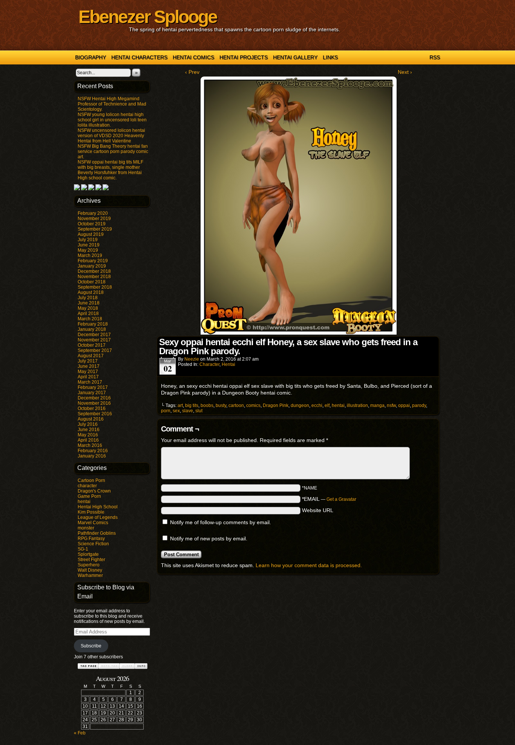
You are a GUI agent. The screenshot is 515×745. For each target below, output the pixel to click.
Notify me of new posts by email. (208, 538)
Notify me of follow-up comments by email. (220, 522)
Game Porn (89, 496)
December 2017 (94, 334)
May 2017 (88, 371)
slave (187, 410)
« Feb (80, 733)
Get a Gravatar (341, 499)
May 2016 (88, 435)
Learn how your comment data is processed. (309, 565)
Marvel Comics (93, 522)
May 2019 (88, 250)
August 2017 (91, 355)
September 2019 (95, 229)
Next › (405, 72)
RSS (434, 57)
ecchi (316, 405)
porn (165, 410)
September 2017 (95, 350)
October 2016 (92, 408)
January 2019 (92, 266)
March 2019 (90, 255)
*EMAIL (329, 499)
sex (176, 410)
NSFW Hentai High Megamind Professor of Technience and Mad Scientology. (112, 104)
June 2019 (89, 245)
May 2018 (88, 308)
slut (198, 410)
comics (253, 405)
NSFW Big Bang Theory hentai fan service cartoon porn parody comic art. (113, 151)
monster (86, 528)
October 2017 (92, 345)
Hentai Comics (193, 57)
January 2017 (92, 392)
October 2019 (92, 223)
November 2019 (94, 218)
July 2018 (88, 297)
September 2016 (95, 413)
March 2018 (90, 318)
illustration (357, 405)
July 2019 (88, 239)
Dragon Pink (275, 405)
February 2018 (93, 324)
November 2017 (94, 340)
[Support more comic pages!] (77, 188)
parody (419, 405)
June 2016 (89, 429)
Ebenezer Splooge (147, 17)
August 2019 (91, 234)
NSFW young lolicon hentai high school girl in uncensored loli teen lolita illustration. (112, 120)
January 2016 (92, 456)
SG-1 (83, 549)
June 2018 (89, 303)
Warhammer (90, 575)
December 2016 (94, 398)
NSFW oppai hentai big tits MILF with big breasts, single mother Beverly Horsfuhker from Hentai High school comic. (110, 170)
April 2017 (88, 376)
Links (330, 57)
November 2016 (94, 403)
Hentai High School (98, 506)
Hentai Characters (139, 57)
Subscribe (91, 646)
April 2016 (88, 440)
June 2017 (89, 366)
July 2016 (88, 424)
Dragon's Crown (94, 491)
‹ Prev (192, 72)
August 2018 (91, 292)
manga (377, 405)
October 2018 (92, 282)
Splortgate (88, 554)
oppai (404, 405)
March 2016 (90, 445)
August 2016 (91, 419)
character (87, 485)
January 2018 (92, 329)
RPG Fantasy (91, 538)
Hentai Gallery (295, 57)
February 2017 (93, 387)
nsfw (391, 405)
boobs (207, 405)
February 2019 (93, 260)
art (180, 405)
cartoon (236, 405)
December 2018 (94, 271)
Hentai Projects (243, 57)
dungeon (300, 405)
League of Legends (98, 517)
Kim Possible (91, 512)
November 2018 (94, 276)
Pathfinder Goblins (97, 533)
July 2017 (88, 361)
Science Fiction (93, 543)
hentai (84, 501)
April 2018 (88, 313)
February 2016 (93, 450)
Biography (90, 57)
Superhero (89, 565)
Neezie (191, 359)
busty (221, 405)
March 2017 (90, 382)
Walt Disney (90, 570)
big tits (191, 405)
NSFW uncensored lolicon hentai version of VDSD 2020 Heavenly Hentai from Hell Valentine (111, 136)
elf (327, 405)
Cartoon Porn (91, 480)
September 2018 (95, 287)
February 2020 (93, 213)
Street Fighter (91, 559)
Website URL (317, 510)
